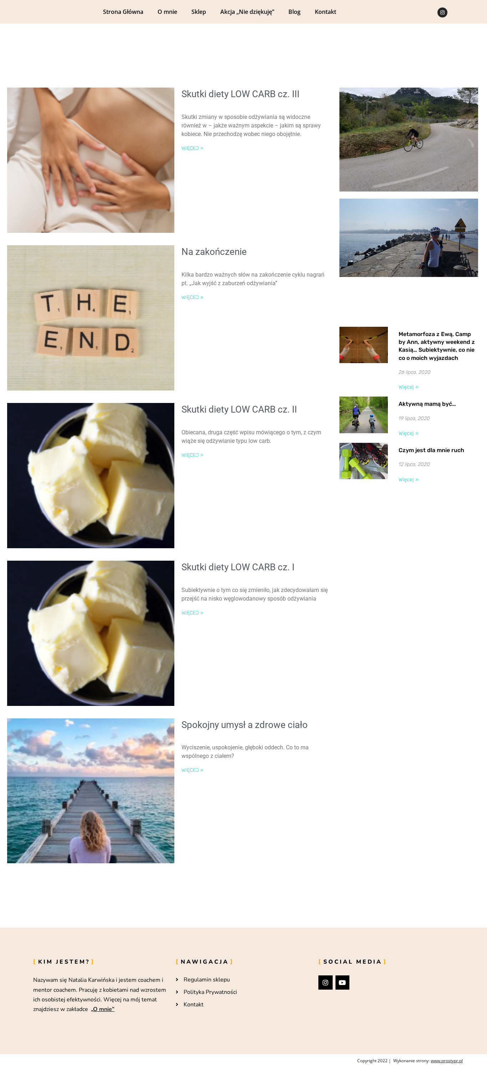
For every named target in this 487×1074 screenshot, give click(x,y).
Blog (294, 12)
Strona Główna (123, 12)
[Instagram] (442, 12)
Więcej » (409, 387)
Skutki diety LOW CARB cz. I (237, 567)
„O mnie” (102, 1009)
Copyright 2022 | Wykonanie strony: (410, 1061)
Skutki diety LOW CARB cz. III (240, 94)
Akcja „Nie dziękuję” (247, 12)
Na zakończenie (214, 251)
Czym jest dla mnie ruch (431, 450)
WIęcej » (192, 148)
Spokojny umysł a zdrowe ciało (244, 724)
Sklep (198, 12)
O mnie (167, 12)
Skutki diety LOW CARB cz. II (239, 409)
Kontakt (325, 12)
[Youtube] (342, 982)
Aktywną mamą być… (427, 403)
